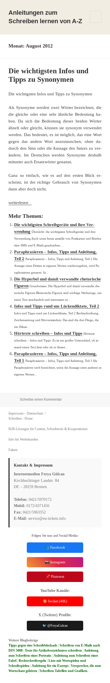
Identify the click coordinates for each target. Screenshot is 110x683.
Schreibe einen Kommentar (41, 399)
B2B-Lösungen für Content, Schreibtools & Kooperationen (47, 429)
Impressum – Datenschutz (25, 413)
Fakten (12, 450)
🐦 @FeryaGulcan (55, 626)
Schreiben (15, 418)
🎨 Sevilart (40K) (55, 601)
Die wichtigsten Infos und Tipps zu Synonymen (48, 75)
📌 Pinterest (55, 576)
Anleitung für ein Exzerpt (50, 666)
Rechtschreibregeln (32, 661)
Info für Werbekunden (23, 439)
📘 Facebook (55, 547)
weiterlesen (20, 202)
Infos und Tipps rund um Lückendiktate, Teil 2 (56, 306)
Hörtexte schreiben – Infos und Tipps (48, 333)
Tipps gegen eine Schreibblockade (32, 645)
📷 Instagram (55, 562)
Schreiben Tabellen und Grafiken (63, 671)
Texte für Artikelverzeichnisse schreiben (53, 650)
